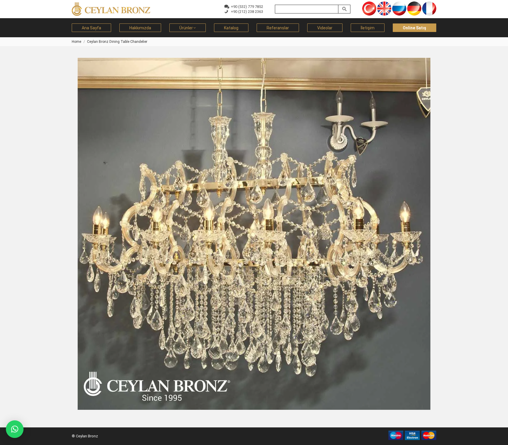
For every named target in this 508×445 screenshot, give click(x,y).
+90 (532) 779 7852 (246, 6)
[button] (15, 429)
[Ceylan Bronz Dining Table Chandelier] (254, 234)
